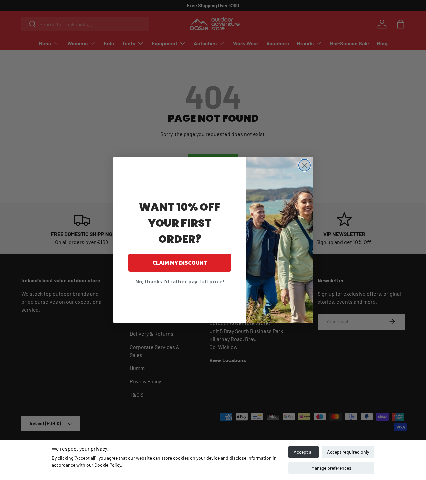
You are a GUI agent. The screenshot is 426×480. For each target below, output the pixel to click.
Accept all (303, 452)
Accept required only (348, 452)
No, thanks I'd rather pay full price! (179, 281)
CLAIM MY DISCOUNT (179, 263)
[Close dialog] (304, 165)
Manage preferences (331, 468)
